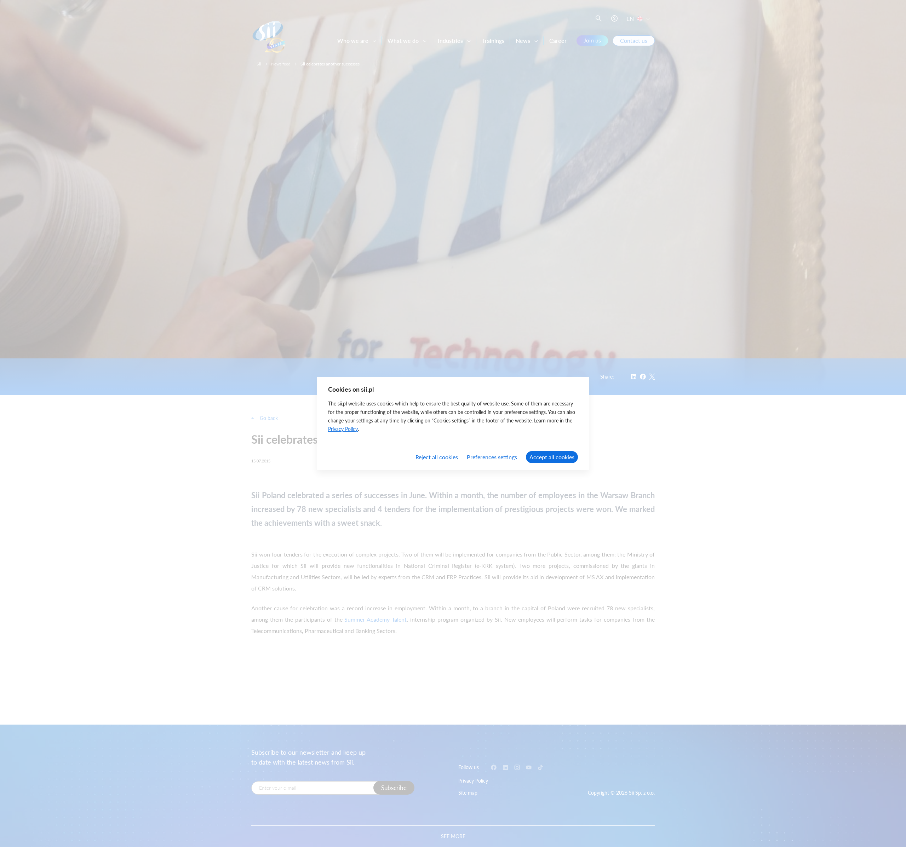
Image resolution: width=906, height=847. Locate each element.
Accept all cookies (551, 457)
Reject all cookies (436, 457)
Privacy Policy (343, 429)
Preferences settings (492, 457)
